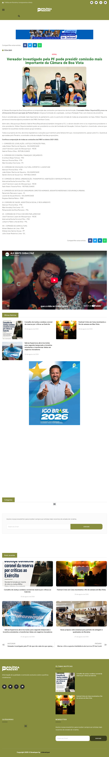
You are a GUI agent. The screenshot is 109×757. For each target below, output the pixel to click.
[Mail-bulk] (105, 2)
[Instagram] (100, 2)
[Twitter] (96, 2)
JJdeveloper (45, 752)
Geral (54, 54)
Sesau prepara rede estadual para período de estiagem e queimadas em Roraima (81, 630)
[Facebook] (91, 2)
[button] (3, 10)
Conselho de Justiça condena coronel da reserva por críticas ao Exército (38, 323)
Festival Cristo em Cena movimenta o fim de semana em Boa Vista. (92, 323)
